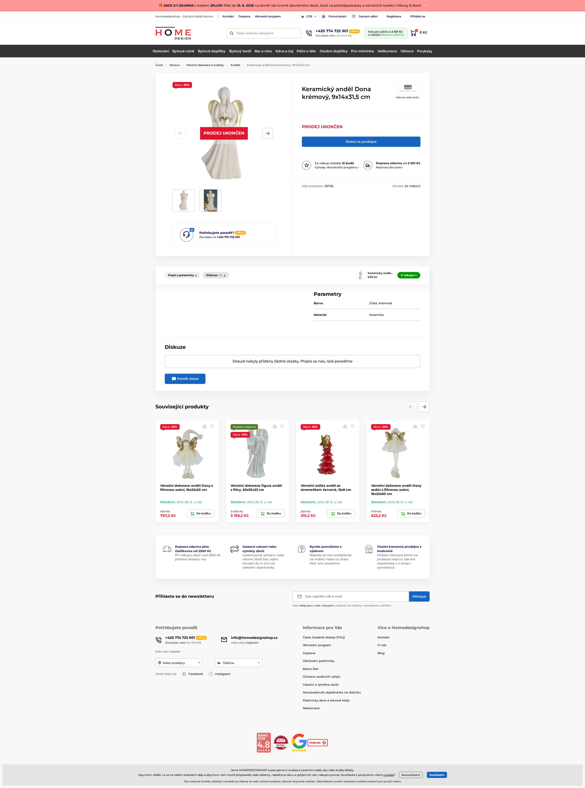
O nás (382, 645)
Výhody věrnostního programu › (337, 167)
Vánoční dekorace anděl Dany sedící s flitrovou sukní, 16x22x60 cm (396, 490)
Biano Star (311, 669)
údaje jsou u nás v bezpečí (316, 605)
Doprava (244, 16)
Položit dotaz (187, 379)
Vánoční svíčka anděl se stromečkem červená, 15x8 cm (326, 488)
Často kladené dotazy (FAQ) (324, 637)
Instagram (223, 674)
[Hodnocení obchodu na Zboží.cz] (318, 742)
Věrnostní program (268, 16)
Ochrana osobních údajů (321, 676)
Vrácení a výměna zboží (321, 684)
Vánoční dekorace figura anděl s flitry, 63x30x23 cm (256, 488)
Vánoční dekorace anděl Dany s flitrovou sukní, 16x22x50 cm (186, 488)
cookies (388, 775)
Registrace (394, 16)
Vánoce (174, 65)
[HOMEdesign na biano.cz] (263, 742)
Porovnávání (337, 16)
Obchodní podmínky (318, 661)
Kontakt (228, 16)
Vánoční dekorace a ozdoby (205, 65)
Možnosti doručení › (389, 167)
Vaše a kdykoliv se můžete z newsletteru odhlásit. (342, 605)
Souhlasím (436, 775)
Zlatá (373, 303)
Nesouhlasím (411, 775)
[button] (267, 133)
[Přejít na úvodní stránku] (173, 33)
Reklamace (311, 708)
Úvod (159, 65)
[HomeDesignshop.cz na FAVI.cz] (281, 742)
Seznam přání (368, 16)
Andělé (235, 65)
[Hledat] (231, 33)
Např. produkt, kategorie (255, 33)
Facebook (196, 674)
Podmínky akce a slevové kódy (326, 700)
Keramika (376, 315)
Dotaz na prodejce (361, 142)
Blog (381, 653)
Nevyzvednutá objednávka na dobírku (332, 692)
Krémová (385, 303)
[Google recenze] (300, 742)
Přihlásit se (417, 16)
